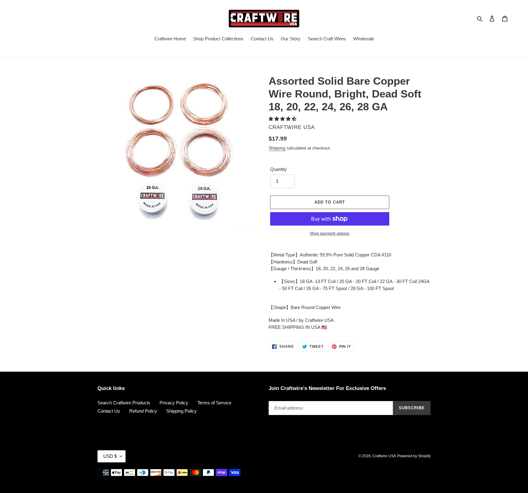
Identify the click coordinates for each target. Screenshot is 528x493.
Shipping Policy (181, 411)
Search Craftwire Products (123, 402)
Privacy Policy (174, 402)
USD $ (110, 456)
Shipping (277, 147)
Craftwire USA (384, 456)
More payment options (330, 233)
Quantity (278, 169)
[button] (283, 118)
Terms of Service (214, 402)
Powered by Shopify (414, 456)
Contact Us (108, 411)
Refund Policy (143, 411)
